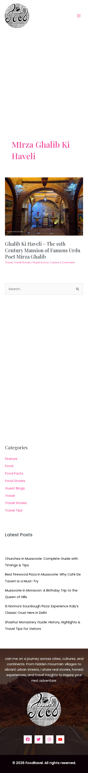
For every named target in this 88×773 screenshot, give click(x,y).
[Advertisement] (44, 78)
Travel (9, 262)
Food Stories (15, 481)
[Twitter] (39, 739)
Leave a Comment (63, 262)
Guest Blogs (15, 488)
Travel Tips (14, 510)
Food (9, 466)
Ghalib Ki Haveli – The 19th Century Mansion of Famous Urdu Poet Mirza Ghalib (42, 250)
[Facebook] (28, 739)
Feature (11, 458)
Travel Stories (22, 262)
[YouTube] (60, 739)
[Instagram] (49, 739)
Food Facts (14, 473)
